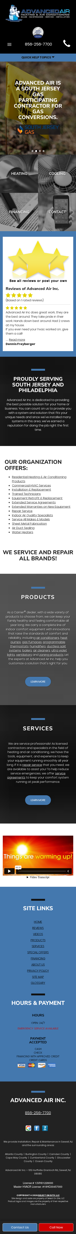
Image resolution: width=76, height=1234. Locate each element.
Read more (17, 340)
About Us (38, 964)
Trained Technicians (26, 494)
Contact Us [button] (20, 1227)
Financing (19, 211)
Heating (19, 173)
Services (38, 946)
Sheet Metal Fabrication (29, 523)
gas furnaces (32, 642)
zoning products (51, 655)
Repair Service (22, 511)
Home (38, 922)
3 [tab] (41, 152)
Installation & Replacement (31, 489)
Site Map (38, 977)
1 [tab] (33, 152)
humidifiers (38, 646)
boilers (27, 650)
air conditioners (47, 638)
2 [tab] (37, 152)
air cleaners (41, 650)
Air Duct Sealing (23, 528)
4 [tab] (44, 152)
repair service (32, 765)
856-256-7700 (38, 1112)
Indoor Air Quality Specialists (32, 515)
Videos (38, 934)
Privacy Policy (38, 971)
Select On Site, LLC (49, 1195)
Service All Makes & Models (31, 519)
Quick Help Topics (36, 57)
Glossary (38, 983)
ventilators (24, 655)
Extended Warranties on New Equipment (41, 507)
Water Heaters (22, 532)
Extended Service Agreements (34, 502)
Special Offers (38, 952)
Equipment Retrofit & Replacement (37, 498)
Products (38, 940)
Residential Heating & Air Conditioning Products (39, 479)
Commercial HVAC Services (31, 485)
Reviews (38, 928)
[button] (38, 681)
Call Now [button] (56, 1227)
